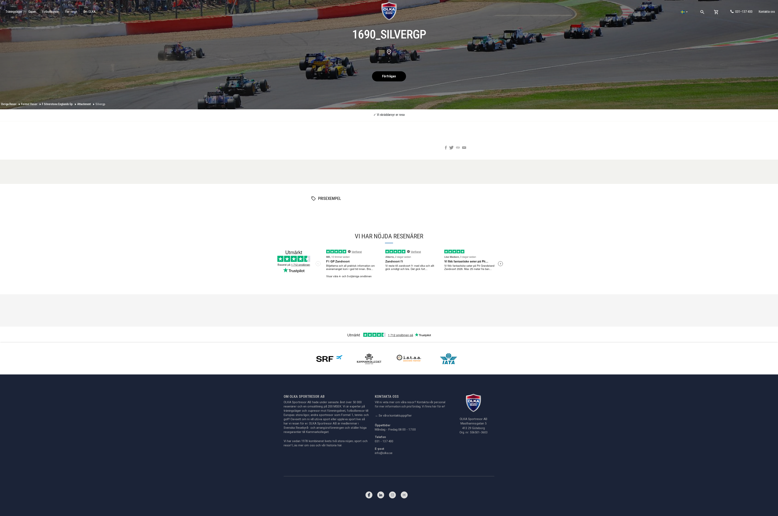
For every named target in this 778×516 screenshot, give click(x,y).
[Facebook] (368, 496)
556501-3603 (478, 432)
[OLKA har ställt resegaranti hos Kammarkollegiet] (369, 358)
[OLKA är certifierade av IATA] (448, 358)
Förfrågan (389, 76)
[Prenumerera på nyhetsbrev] (404, 496)
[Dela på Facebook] (446, 148)
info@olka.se (383, 453)
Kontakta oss (767, 12)
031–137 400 (743, 12)
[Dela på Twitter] (451, 148)
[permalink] (458, 148)
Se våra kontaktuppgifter (393, 415)
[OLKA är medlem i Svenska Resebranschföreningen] (329, 358)
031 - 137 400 (384, 441)
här (340, 445)
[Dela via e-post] (464, 148)
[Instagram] (392, 496)
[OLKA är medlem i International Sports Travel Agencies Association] (409, 358)
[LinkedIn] (380, 496)
